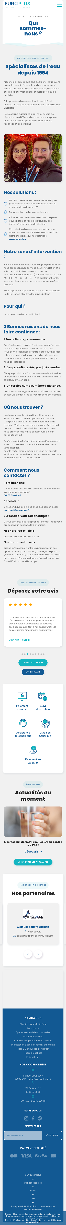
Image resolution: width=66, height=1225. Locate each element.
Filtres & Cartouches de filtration (33, 1048)
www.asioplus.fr (19, 239)
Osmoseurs (33, 1028)
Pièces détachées (33, 1052)
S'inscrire (52, 1135)
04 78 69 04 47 (12, 495)
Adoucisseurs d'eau (33, 1036)
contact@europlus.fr (17, 510)
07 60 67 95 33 (33, 1091)
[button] (22, 654)
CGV (33, 1198)
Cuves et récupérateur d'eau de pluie (33, 1040)
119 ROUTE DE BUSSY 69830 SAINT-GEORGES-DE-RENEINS (33, 1077)
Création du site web (40, 1206)
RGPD (33, 1190)
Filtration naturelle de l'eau (33, 1024)
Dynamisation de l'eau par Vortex (33, 1032)
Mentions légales (33, 1182)
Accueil (22, 17)
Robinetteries (33, 1057)
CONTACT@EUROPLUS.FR (33, 1100)
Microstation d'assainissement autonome (33, 1044)
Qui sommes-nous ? (38, 17)
